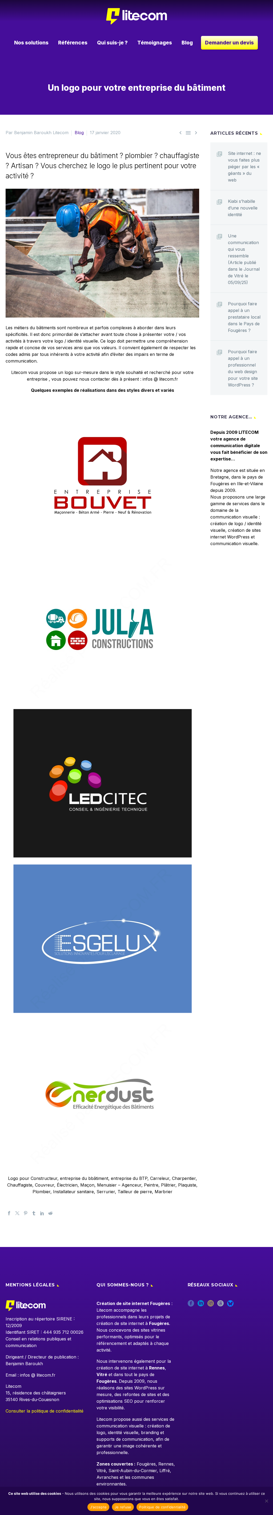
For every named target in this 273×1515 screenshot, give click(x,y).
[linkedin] (201, 1305)
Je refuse (123, 1507)
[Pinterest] (25, 1213)
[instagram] (210, 1305)
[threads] (220, 1305)
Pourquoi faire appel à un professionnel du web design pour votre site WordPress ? (243, 368)
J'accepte (98, 1507)
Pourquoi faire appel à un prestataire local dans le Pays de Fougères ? (244, 317)
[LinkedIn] (42, 1213)
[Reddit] (50, 1213)
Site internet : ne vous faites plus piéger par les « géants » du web (244, 167)
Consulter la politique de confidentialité (44, 1411)
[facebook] (191, 1305)
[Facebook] (9, 1213)
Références (72, 43)
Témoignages (154, 43)
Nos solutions (31, 43)
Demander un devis (229, 43)
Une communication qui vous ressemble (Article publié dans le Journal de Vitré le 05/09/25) (244, 259)
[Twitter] (17, 1213)
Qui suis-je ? (112, 43)
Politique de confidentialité (162, 1507)
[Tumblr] (34, 1213)
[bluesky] (230, 1305)
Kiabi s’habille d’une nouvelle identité (243, 208)
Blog (187, 43)
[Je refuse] (266, 1501)
